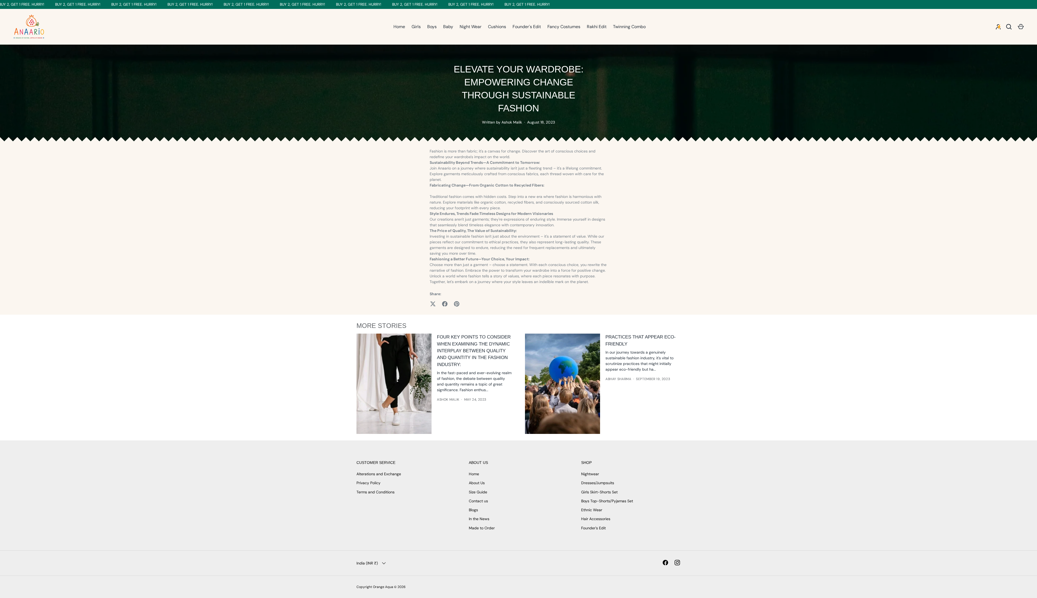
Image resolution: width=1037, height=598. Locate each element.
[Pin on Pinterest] (457, 304)
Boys (432, 26)
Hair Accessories (595, 518)
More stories (381, 325)
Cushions (497, 26)
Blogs (473, 509)
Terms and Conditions (375, 492)
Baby (448, 26)
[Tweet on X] (433, 304)
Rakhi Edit (597, 26)
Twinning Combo (629, 26)
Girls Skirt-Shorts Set (599, 492)
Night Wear (471, 26)
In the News (479, 518)
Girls (416, 26)
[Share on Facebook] (445, 304)
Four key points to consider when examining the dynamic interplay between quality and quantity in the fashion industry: (474, 350)
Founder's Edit (527, 26)
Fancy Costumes (563, 26)
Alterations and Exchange (378, 473)
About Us (477, 482)
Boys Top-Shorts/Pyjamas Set (607, 501)
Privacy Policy (368, 482)
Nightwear (590, 473)
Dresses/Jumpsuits (597, 482)
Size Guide (478, 492)
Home (399, 26)
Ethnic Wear (591, 509)
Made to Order (482, 528)
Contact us (478, 501)
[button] (1021, 27)
